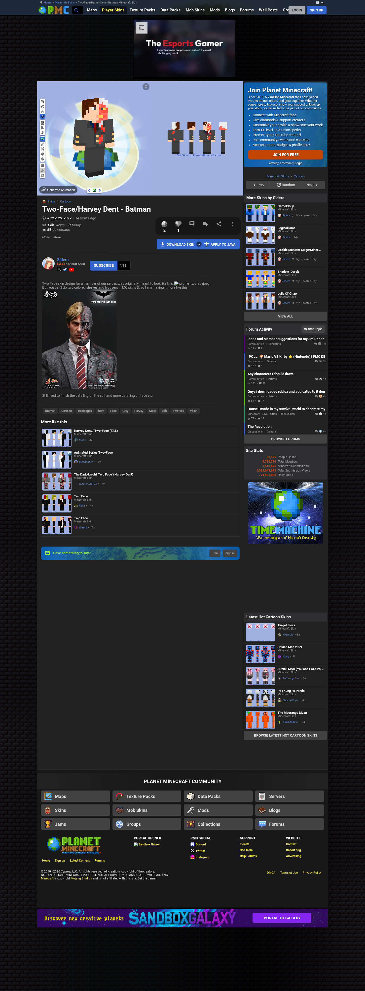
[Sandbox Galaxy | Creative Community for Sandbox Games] (182, 981)
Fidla (82, 505)
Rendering (274, 406)
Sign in (230, 553)
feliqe (82, 440)
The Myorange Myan (292, 775)
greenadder (86, 462)
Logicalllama (286, 291)
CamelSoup (286, 269)
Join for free (285, 155)
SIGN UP (316, 10)
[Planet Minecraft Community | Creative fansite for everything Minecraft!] (73, 908)
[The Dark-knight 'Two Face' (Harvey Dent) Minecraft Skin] (57, 482)
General (272, 424)
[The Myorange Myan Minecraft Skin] (260, 783)
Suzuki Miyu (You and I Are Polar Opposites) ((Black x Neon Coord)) (301, 732)
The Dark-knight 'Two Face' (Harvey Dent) (103, 474)
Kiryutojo (288, 697)
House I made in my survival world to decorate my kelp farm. (286, 472)
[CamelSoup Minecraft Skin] (260, 276)
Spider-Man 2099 (290, 710)
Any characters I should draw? (271, 437)
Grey (125, 411)
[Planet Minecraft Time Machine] (285, 606)
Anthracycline (291, 741)
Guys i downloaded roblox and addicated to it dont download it (286, 454)
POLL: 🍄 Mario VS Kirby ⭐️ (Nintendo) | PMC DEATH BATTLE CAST (287, 419)
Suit (164, 411)
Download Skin (180, 244)
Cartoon (65, 201)
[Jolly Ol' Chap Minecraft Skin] (260, 364)
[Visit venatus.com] (346, 69)
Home (47, 2)
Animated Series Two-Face (93, 452)
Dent (101, 411)
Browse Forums (285, 502)
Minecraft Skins (65, 2)
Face (113, 411)
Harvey (138, 411)
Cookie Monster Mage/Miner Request (298, 313)
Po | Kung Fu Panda (291, 753)
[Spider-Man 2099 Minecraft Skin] (260, 717)
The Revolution (260, 489)
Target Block (286, 688)
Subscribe (104, 265)
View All (285, 379)
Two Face (81, 496)
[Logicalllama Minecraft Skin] (260, 298)
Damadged (85, 411)
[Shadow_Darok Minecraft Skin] (260, 342)
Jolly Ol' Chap (287, 356)
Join (215, 553)
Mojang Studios (81, 941)
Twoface (178, 411)
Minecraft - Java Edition (262, 476)
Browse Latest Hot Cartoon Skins (285, 798)
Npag (286, 719)
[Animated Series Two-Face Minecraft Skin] (57, 460)
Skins (51, 201)
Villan (193, 411)
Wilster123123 (88, 483)
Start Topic (315, 392)
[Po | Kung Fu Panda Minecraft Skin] (260, 761)
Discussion (288, 476)
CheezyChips (290, 763)
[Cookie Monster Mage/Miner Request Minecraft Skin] (260, 320)
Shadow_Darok (288, 334)
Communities (256, 406)
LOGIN (297, 10)
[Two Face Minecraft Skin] (57, 503)
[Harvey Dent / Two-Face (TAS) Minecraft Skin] (57, 438)
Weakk (83, 527)
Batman (50, 411)
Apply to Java (223, 244)
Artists (272, 441)
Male (152, 411)
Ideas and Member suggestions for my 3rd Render (286, 402)
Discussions (255, 424)
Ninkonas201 (290, 785)
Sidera (63, 259)
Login (298, 163)
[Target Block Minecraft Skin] (260, 695)
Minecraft (47, 941)
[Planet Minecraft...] (76, 10)
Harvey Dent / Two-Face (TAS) (96, 431)
